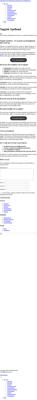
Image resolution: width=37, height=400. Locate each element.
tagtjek (2, 54)
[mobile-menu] (0, 25)
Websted (2, 189)
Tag (1, 33)
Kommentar (4, 167)
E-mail (2, 186)
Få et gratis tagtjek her (18, 60)
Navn (2, 182)
